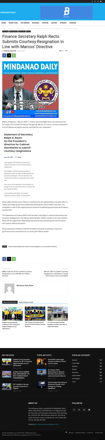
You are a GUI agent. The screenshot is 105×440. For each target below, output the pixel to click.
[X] (9, 55)
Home (4, 28)
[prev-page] (3, 332)
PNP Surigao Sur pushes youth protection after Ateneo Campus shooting (35, 324)
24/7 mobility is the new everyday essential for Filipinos (21, 386)
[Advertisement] (35, 239)
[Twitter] (95, 1)
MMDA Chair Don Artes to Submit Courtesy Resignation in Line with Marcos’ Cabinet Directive (17, 274)
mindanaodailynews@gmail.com (47, 424)
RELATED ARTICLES (9, 302)
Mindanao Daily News (10, 51)
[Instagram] (98, 1)
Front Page (11, 28)
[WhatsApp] (14, 55)
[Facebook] (92, 1)
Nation (28, 31)
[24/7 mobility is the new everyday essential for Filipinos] (6, 386)
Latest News (22, 31)
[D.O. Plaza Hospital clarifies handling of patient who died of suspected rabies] (57, 314)
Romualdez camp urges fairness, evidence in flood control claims (57, 361)
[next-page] (7, 332)
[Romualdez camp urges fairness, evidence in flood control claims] (41, 362)
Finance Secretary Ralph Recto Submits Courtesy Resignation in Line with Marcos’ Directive (32, 246)
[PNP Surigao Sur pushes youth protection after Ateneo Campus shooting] (35, 314)
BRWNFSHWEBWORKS (34, 435)
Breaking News (20, 28)
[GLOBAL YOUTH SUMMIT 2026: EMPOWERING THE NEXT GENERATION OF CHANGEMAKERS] (6, 374)
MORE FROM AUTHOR (26, 302)
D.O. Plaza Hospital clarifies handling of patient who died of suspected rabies (57, 324)
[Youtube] (101, 1)
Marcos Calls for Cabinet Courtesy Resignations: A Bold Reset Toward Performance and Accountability (56, 274)
